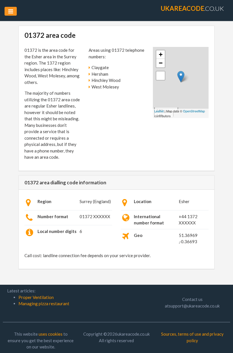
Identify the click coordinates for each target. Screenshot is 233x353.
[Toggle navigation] (11, 11)
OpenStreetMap (194, 111)
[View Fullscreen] (160, 75)
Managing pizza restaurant (43, 303)
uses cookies (51, 334)
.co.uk (192, 8)
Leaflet (159, 111)
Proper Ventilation (36, 297)
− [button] (161, 63)
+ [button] (161, 54)
